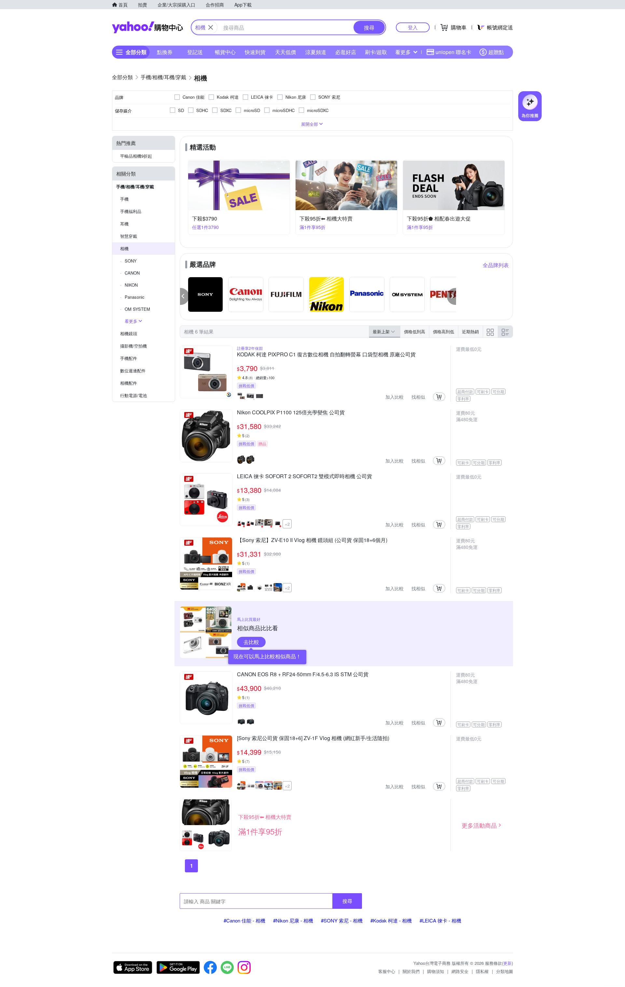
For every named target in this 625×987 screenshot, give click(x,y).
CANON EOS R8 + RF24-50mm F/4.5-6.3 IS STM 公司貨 (302, 674)
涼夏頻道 (315, 52)
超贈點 (496, 52)
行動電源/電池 (133, 395)
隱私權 (482, 971)
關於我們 (411, 971)
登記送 (195, 52)
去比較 (251, 642)
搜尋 (347, 900)
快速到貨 (255, 52)
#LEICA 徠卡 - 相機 (440, 920)
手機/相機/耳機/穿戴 (135, 186)
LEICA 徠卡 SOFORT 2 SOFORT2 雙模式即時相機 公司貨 (304, 476)
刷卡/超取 (376, 52)
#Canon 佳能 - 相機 (244, 920)
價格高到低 (443, 331)
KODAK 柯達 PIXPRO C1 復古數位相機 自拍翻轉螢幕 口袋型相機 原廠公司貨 (326, 354)
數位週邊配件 (133, 370)
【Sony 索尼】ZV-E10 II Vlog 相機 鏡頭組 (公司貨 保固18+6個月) (312, 540)
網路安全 (459, 971)
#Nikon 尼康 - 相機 (293, 920)
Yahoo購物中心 (147, 27)
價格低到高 (414, 331)
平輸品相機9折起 (136, 156)
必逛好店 (345, 52)
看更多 (403, 52)
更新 (507, 963)
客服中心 (386, 971)
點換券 (165, 52)
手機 (124, 199)
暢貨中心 (225, 52)
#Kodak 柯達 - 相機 (391, 920)
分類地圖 (504, 971)
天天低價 (285, 52)
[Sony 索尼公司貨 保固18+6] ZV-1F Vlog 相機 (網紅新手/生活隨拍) (313, 738)
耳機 (124, 224)
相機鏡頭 (128, 333)
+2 (287, 524)
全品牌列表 (496, 265)
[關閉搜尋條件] (211, 27)
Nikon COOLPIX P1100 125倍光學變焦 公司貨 (291, 412)
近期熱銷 (470, 331)
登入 (413, 27)
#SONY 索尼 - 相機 (342, 920)
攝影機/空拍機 (133, 346)
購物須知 (435, 971)
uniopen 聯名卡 (453, 52)
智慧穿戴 (128, 236)
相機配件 (128, 383)
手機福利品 (130, 211)
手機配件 (128, 358)
